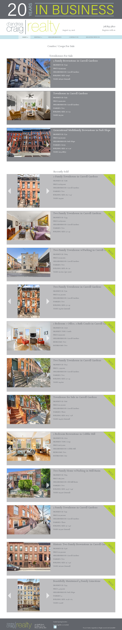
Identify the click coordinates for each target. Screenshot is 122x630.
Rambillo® (113, 628)
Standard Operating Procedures (60, 622)
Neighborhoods (54, 37)
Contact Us (73, 37)
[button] (9, 108)
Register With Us (93, 37)
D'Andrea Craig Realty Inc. (92, 628)
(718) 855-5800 (42, 628)
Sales (24, 37)
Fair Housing (56, 625)
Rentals (37, 37)
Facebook (55, 627)
